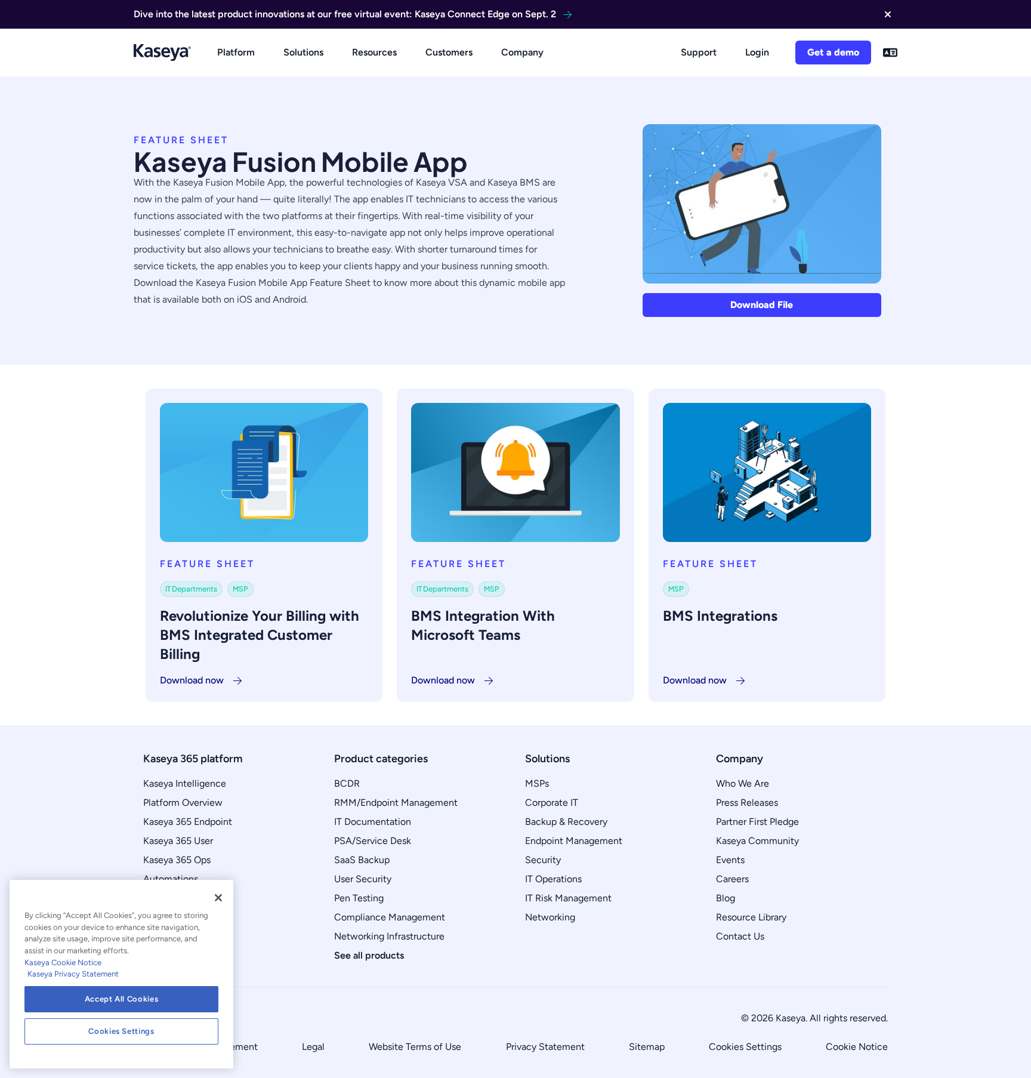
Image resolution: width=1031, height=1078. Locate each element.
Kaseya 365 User (178, 840)
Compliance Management (389, 917)
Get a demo (833, 52)
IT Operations (553, 879)
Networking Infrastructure (389, 936)
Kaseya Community (757, 840)
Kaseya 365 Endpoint (187, 821)
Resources (374, 52)
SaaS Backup (362, 860)
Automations (170, 879)
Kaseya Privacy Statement (73, 973)
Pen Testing (359, 898)
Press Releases (747, 802)
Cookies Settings (745, 1046)
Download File (761, 304)
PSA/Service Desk (372, 840)
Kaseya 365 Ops (177, 860)
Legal (313, 1046)
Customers (449, 52)
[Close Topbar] (887, 14)
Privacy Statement (545, 1046)
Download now (192, 680)
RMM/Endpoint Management (396, 802)
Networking (550, 917)
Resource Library (751, 917)
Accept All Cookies (122, 998)
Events (730, 860)
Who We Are (742, 783)
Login (757, 52)
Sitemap (647, 1046)
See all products (369, 955)
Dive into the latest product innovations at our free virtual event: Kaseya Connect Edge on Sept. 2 (345, 14)
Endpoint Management (573, 840)
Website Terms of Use (415, 1046)
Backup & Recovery (566, 821)
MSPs (537, 783)
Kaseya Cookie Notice (62, 962)
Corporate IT (551, 802)
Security (543, 860)
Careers (732, 879)
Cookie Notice (857, 1046)
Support (699, 52)
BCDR (347, 783)
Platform (236, 52)
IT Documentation (372, 821)
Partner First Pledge (757, 821)
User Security (362, 879)
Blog (725, 898)
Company (522, 52)
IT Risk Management (568, 898)
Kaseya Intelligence (184, 783)
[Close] (218, 898)
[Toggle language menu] (890, 52)
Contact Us (740, 936)
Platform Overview (183, 802)
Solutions (303, 52)
